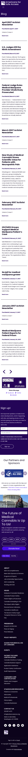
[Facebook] (9, 725)
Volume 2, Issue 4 (7, 32)
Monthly (13, 556)
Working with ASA (9, 585)
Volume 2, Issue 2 (7, 212)
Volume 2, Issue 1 (7, 316)
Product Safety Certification (12, 668)
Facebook (10, 393)
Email (18, 740)
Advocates (7, 694)
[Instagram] (14, 725)
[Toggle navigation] (3, 7)
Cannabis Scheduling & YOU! (12, 601)
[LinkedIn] (22, 725)
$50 (4, 539)
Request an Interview (10, 626)
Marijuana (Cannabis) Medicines (14, 593)
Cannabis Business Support (12, 663)
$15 (23, 539)
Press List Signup (9, 629)
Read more (5, 36)
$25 (17, 539)
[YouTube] (18, 725)
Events (7, 650)
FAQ (5, 618)
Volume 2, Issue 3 (7, 140)
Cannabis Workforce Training (13, 660)
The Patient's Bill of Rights (11, 604)
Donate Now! (14, 548)
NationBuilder (18, 749)
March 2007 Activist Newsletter (12, 131)
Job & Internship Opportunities (13, 579)
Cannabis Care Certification (10, 678)
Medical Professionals (10, 697)
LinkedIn (14, 395)
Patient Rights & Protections (12, 599)
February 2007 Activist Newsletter (13, 203)
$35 (11, 539)
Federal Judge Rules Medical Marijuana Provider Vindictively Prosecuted (12, 89)
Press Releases (8, 632)
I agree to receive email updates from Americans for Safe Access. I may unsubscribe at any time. (14, 439)
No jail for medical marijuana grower (11, 273)
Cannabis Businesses (10, 703)
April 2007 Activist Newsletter (11, 23)
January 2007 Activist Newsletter (13, 307)
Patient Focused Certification (11, 656)
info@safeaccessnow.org (12, 714)
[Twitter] (5, 725)
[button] (3, 473)
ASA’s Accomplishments (11, 571)
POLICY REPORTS (10, 637)
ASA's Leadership (9, 582)
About (6, 568)
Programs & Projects (10, 576)
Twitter (18, 393)
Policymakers (8, 700)
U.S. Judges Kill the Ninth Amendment (11, 48)
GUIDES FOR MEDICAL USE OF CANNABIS (13, 644)
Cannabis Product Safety (11, 596)
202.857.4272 (8, 711)
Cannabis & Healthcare (11, 610)
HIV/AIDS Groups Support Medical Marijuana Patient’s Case (12, 231)
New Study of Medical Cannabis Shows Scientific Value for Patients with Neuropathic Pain (13, 160)
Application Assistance (11, 665)
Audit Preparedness (10, 671)
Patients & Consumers (11, 692)
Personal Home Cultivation (12, 607)
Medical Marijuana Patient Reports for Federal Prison (11, 333)
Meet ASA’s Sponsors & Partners (14, 573)
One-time (6, 556)
